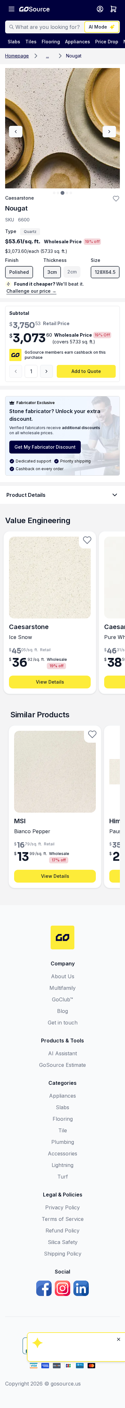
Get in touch (63, 1022)
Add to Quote (86, 371)
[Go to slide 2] (58, 193)
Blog (62, 1011)
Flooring (63, 1119)
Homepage (17, 55)
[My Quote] (113, 9)
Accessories (62, 1153)
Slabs (62, 1107)
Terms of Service (63, 1219)
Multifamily (62, 988)
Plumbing (62, 1142)
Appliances (62, 1096)
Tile (62, 1130)
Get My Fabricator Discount (45, 447)
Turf (62, 1176)
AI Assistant (62, 1053)
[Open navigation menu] (11, 9)
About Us (62, 976)
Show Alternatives (75, 1290)
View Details (50, 682)
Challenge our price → (31, 291)
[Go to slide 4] (67, 193)
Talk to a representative (75, 1307)
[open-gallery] (62, 128)
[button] (47, 56)
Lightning (62, 1165)
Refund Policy (62, 1230)
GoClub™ (62, 999)
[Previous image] (15, 131)
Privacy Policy (62, 1207)
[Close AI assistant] (118, 1256)
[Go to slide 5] (71, 193)
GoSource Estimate (62, 1065)
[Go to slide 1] (54, 193)
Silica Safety (63, 1242)
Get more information (75, 1324)
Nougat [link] (73, 55)
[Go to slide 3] (62, 193)
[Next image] (109, 131)
